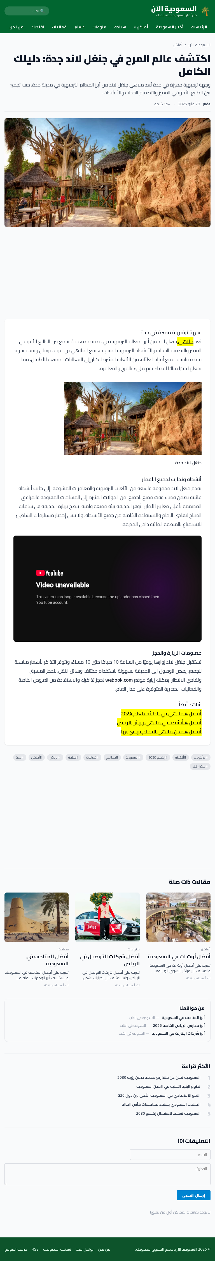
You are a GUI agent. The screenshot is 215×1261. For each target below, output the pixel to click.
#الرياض (55, 757)
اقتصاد (37, 27)
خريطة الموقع (15, 1249)
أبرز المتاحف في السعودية (183, 1017)
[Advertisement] (107, 273)
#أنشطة (180, 757)
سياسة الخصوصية (57, 1249)
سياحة (120, 27)
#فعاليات (92, 757)
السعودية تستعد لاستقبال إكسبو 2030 (168, 1113)
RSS (35, 1249)
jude (207, 104)
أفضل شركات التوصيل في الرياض (110, 960)
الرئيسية (199, 27)
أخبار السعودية (169, 27)
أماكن (141, 27)
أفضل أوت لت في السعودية (179, 956)
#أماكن (36, 757)
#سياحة (73, 757)
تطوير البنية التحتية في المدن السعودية (168, 1086)
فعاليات (59, 27)
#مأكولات (201, 757)
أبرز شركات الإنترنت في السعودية (178, 1033)
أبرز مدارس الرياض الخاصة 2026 (179, 1025)
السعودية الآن (199, 45)
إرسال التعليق (193, 1195)
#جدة (20, 757)
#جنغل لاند (200, 766)
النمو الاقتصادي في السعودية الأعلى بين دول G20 (159, 1095)
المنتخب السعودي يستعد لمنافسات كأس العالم (160, 1104)
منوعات (99, 27)
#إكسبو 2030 (157, 757)
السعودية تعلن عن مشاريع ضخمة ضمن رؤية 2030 (158, 1077)
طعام (79, 27)
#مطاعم (112, 757)
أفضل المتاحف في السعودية (47, 960)
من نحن (17, 27)
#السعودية (133, 757)
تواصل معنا (85, 1249)
